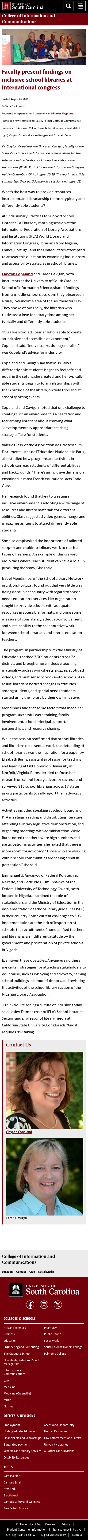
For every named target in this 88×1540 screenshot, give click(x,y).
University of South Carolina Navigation (81, 6)
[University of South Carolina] (44, 1290)
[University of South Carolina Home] (21, 5)
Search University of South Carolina (68, 6)
